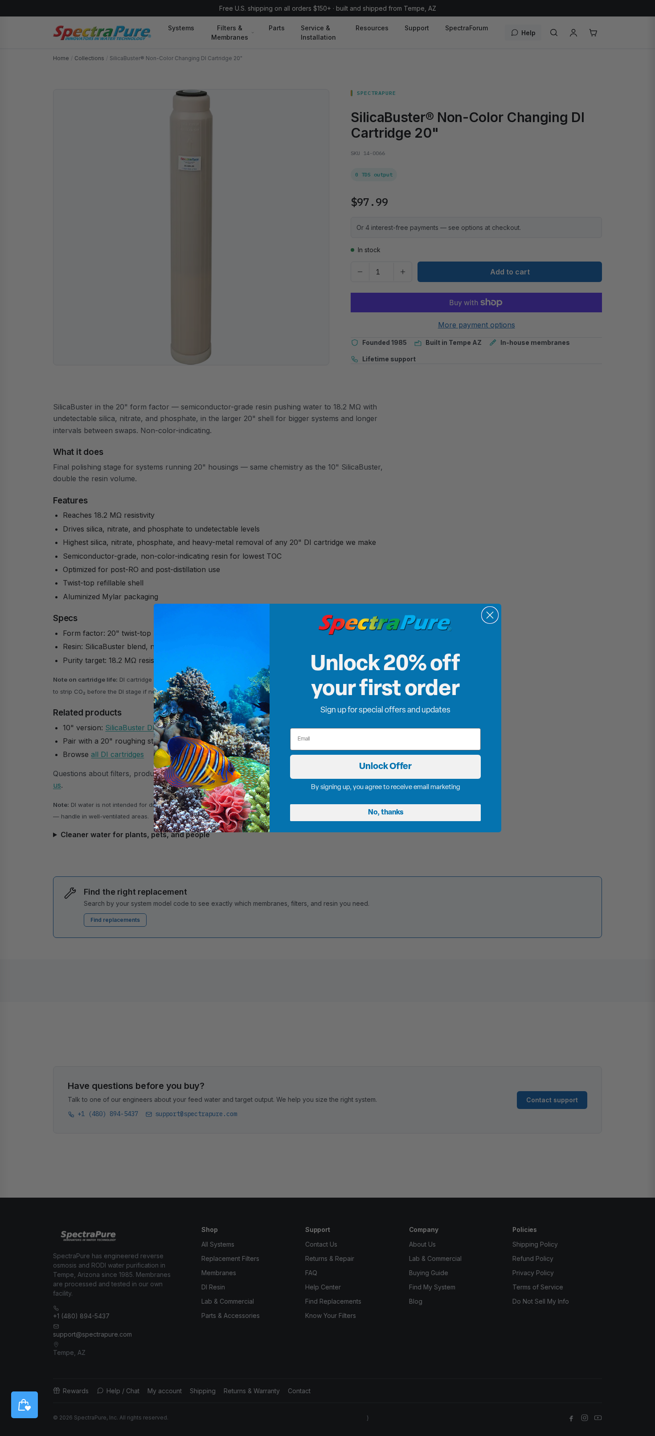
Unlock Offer (385, 766)
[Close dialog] (490, 615)
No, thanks (385, 812)
